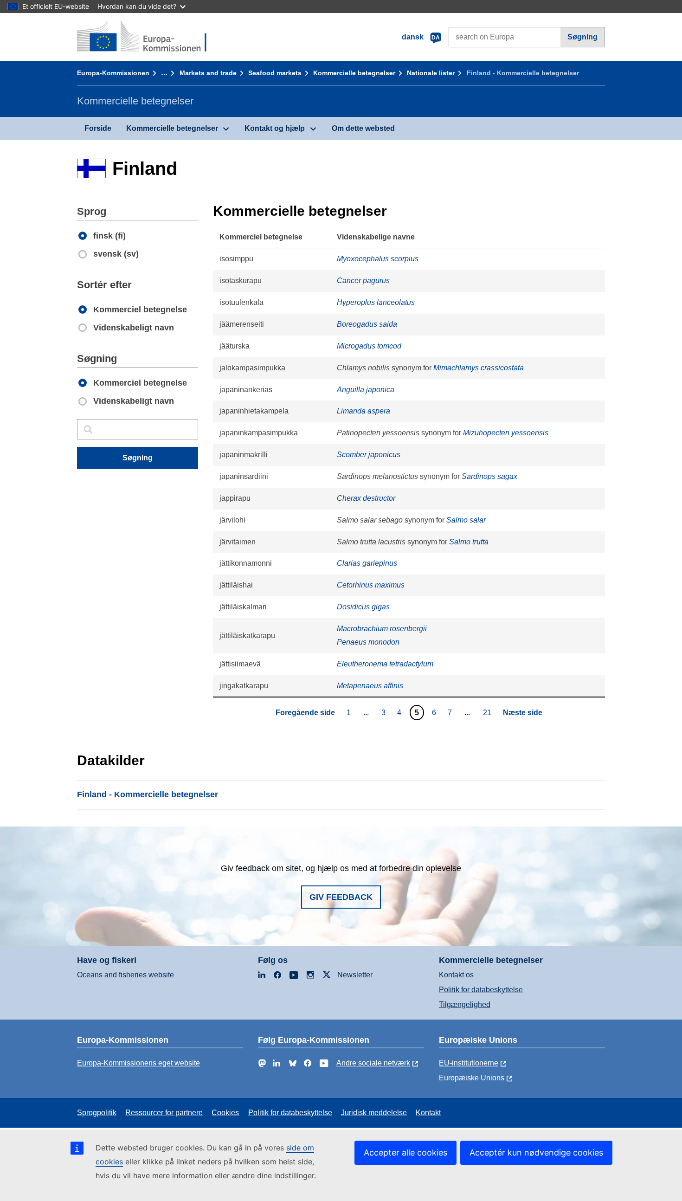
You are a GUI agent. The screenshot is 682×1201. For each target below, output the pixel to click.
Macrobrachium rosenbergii (382, 629)
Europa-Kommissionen (113, 73)
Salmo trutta (469, 542)
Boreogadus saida (367, 324)
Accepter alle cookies (405, 1152)
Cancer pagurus (363, 280)
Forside (97, 128)
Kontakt (428, 1113)
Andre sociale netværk (373, 1063)
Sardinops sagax (489, 476)
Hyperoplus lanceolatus (376, 302)
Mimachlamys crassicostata (478, 368)
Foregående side (305, 713)
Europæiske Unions (471, 1078)
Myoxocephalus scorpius (377, 259)
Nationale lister (431, 73)
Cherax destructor (366, 498)
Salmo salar (466, 520)
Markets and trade (208, 73)
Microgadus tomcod (369, 346)
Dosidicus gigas (363, 607)
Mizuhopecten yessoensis (505, 433)
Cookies (225, 1113)
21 (488, 712)
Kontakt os (456, 975)
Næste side (522, 713)
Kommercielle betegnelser (354, 73)
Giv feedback (341, 897)
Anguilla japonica (365, 390)
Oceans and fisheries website (125, 975)
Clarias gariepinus (367, 563)
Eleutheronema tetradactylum (385, 664)
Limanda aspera (363, 411)
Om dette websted (363, 128)
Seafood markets (275, 73)
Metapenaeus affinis (370, 686)
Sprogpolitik (96, 1113)
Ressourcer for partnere (164, 1113)
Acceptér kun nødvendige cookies (536, 1152)
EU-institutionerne (468, 1063)
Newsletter (355, 975)
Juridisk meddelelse (374, 1113)
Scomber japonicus (368, 454)
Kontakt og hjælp (274, 128)
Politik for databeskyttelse (481, 990)
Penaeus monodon (368, 642)
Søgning (582, 37)
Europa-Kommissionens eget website (138, 1063)
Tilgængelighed (464, 1004)
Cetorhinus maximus (371, 585)
